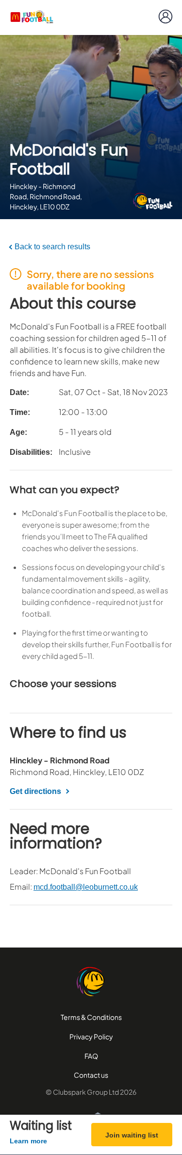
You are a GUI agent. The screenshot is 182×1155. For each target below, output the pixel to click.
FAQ (91, 1056)
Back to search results (52, 246)
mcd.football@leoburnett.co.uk (85, 887)
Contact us (91, 1074)
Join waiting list (131, 1135)
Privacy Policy (91, 1036)
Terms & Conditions (91, 1017)
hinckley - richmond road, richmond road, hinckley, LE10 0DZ (46, 196)
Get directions (35, 791)
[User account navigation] (165, 16)
